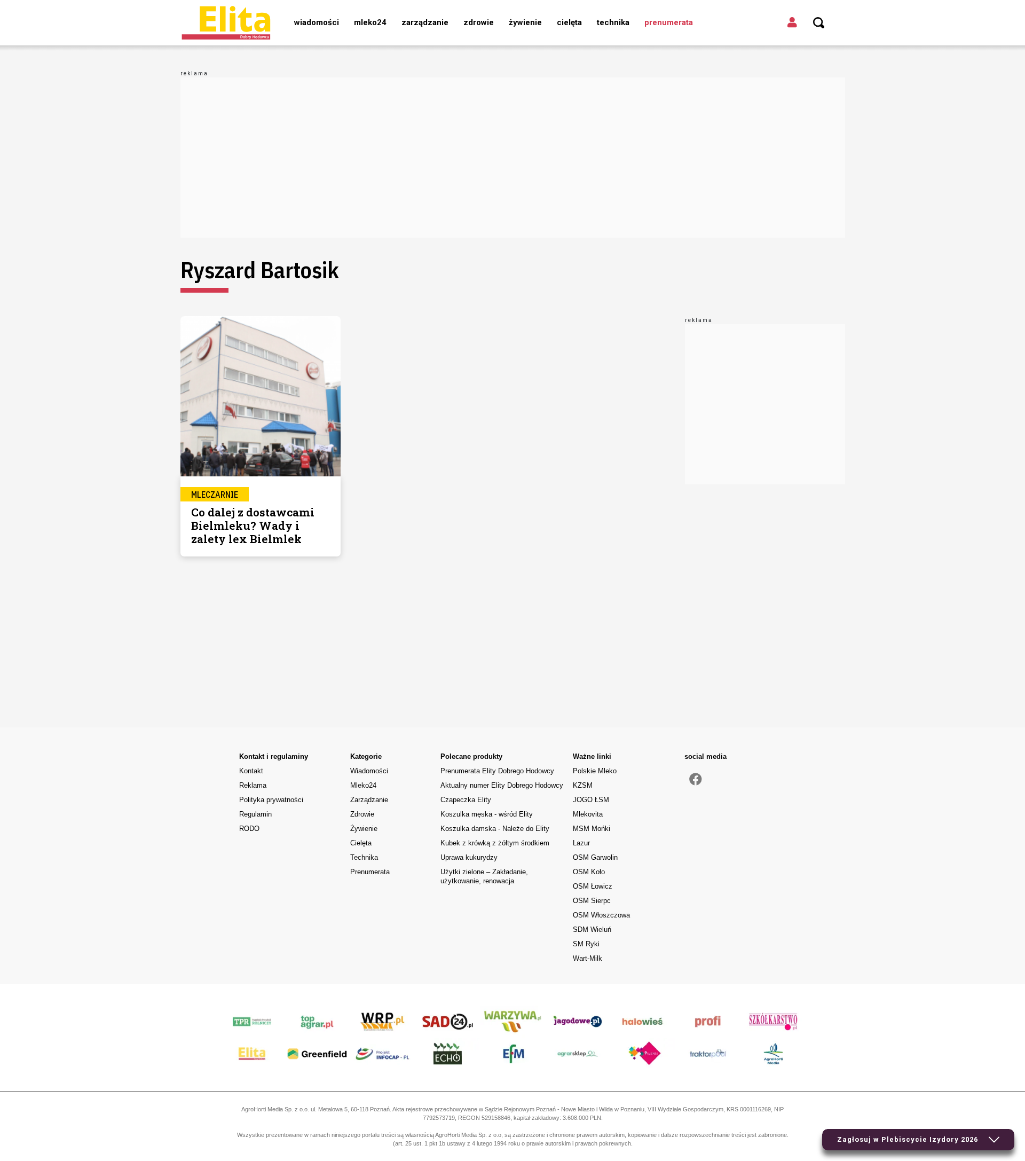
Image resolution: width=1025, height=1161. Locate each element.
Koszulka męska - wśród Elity (486, 814)
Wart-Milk (587, 958)
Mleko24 (370, 22)
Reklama (252, 785)
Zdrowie (478, 22)
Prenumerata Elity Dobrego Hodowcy (497, 771)
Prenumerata (668, 22)
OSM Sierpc (592, 901)
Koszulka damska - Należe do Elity (494, 829)
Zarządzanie (424, 22)
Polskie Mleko (595, 771)
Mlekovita (588, 814)
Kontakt (251, 771)
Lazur (581, 843)
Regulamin (255, 814)
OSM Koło (589, 872)
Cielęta (569, 22)
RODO (249, 829)
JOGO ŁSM (591, 800)
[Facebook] (695, 779)
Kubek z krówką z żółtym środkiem (494, 843)
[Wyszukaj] (819, 23)
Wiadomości (316, 22)
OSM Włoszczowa (601, 915)
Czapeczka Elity (465, 800)
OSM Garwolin (595, 857)
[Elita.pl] (225, 22)
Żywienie (525, 22)
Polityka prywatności (271, 800)
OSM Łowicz (592, 886)
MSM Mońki (591, 829)
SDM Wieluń (592, 929)
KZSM (583, 785)
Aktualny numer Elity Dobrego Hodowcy (501, 785)
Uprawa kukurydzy (469, 857)
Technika (613, 22)
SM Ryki (586, 944)
